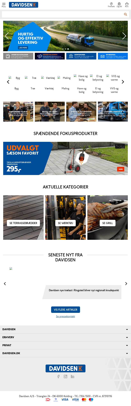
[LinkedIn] (72, 377)
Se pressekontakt (65, 316)
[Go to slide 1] (63, 49)
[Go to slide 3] (68, 49)
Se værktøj (65, 223)
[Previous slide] (7, 35)
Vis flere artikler (65, 309)
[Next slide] (124, 35)
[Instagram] (65, 377)
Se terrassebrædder (23, 223)
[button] (4, 4)
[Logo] (23, 5)
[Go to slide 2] (65, 49)
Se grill (107, 223)
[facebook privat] (58, 377)
